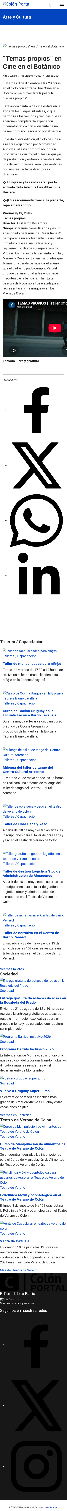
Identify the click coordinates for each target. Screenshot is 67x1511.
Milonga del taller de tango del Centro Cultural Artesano (28, 769)
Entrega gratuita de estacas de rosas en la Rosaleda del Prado (33, 1000)
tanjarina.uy (52, 1507)
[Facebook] (45, 6)
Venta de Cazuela (14, 1241)
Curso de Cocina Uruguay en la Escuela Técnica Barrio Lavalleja (29, 713)
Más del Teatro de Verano (18, 1270)
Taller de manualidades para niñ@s (32, 663)
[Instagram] (54, 6)
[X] (36, 1405)
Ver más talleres (12, 969)
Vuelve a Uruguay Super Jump (25, 1091)
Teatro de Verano (12, 1136)
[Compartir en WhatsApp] (36, 520)
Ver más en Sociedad (15, 1115)
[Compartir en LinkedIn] (36, 575)
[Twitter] (50, 6)
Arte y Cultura (10, 75)
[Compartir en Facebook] (36, 410)
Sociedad (7, 990)
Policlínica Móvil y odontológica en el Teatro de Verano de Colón (30, 1197)
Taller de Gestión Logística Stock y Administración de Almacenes (31, 873)
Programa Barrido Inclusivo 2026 (27, 1049)
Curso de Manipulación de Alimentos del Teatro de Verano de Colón (33, 1146)
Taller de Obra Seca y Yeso (25, 824)
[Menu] (62, 5)
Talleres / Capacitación (19, 656)
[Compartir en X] (36, 465)
